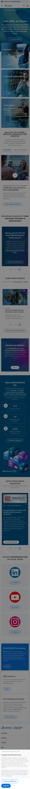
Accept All (6, 785)
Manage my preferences (9, 781)
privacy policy (8, 775)
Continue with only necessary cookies (11, 751)
